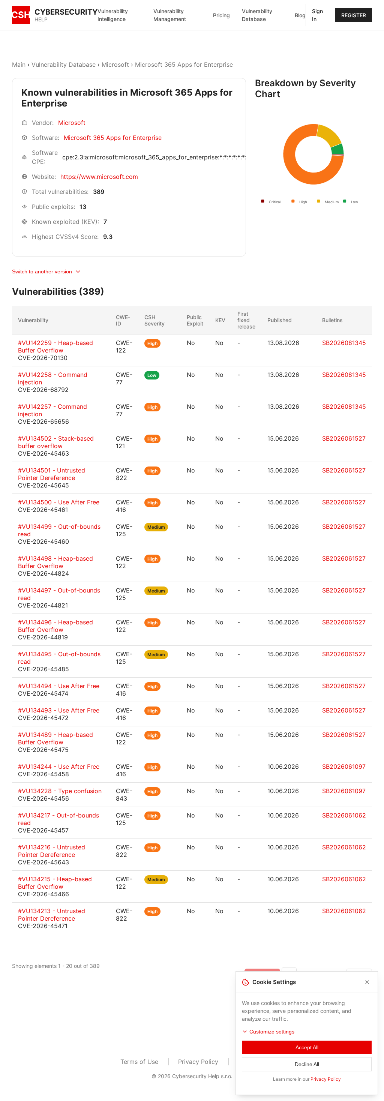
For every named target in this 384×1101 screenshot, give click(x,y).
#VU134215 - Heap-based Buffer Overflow (55, 882)
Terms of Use (139, 1061)
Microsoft (115, 64)
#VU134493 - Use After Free (58, 710)
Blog (300, 15)
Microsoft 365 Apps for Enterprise (184, 64)
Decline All (307, 1064)
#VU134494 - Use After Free (58, 686)
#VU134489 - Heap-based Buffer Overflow (55, 738)
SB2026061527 (344, 438)
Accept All (307, 1047)
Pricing (221, 15)
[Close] (367, 982)
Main (19, 64)
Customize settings (271, 1032)
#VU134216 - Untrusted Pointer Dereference (51, 850)
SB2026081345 (344, 342)
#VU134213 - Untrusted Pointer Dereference (51, 914)
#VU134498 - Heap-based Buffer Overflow (55, 562)
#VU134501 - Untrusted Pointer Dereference (51, 474)
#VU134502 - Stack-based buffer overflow (56, 442)
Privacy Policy (198, 1061)
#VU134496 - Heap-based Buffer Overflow (55, 625)
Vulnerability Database (257, 15)
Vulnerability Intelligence (113, 15)
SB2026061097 (344, 766)
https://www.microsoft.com (99, 176)
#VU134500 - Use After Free (58, 502)
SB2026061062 (344, 815)
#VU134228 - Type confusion (60, 791)
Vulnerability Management (169, 15)
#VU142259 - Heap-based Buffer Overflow (55, 346)
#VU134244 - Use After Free (58, 766)
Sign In (317, 15)
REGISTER (353, 15)
